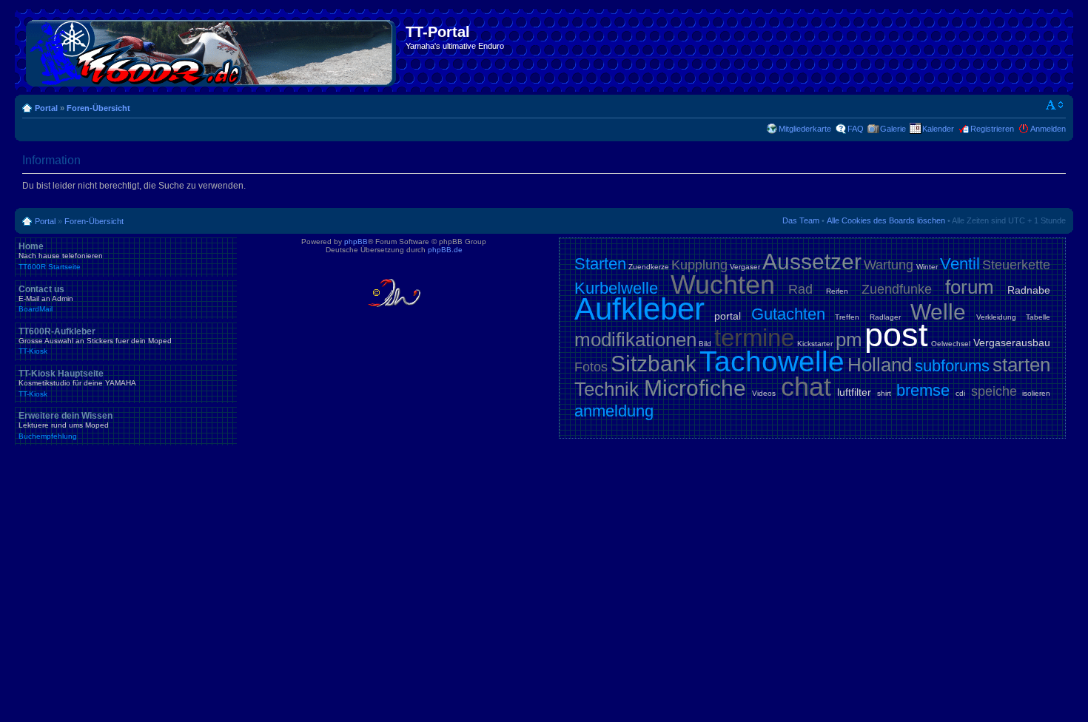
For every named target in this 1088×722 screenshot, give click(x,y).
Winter (927, 267)
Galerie (893, 128)
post (896, 335)
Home (61, 256)
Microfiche (695, 388)
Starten (600, 263)
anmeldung (614, 411)
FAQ (855, 128)
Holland (879, 365)
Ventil (960, 263)
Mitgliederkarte (805, 128)
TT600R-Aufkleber (95, 341)
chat (806, 386)
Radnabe (1028, 290)
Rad (800, 289)
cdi (960, 393)
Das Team (800, 220)
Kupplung (699, 264)
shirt (884, 393)
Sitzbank (653, 363)
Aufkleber (639, 308)
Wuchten (723, 284)
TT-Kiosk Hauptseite (77, 383)
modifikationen (635, 339)
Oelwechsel (950, 344)
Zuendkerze (648, 267)
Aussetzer (812, 261)
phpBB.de (445, 250)
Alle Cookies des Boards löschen (886, 220)
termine (754, 337)
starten (1021, 365)
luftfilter (854, 392)
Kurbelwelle (616, 288)
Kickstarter (815, 344)
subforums (952, 366)
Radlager (885, 317)
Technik (606, 389)
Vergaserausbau (1011, 342)
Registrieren (992, 128)
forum (969, 287)
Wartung (888, 264)
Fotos (591, 367)
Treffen (847, 317)
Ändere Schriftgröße (1055, 105)
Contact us (46, 299)
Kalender (938, 128)
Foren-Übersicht (98, 108)
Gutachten (788, 314)
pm (849, 339)
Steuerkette (1016, 264)
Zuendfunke (897, 289)
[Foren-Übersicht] (212, 50)
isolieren (1036, 393)
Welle (938, 312)
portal (727, 316)
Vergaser (745, 267)
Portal (46, 108)
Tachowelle (771, 361)
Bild (705, 344)
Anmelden (1048, 128)
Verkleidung (996, 317)
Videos (764, 393)
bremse (923, 390)
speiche (994, 391)
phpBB (356, 241)
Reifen (837, 291)
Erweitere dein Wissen (66, 425)
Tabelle (1038, 317)
